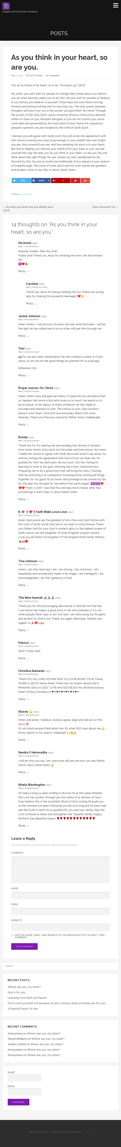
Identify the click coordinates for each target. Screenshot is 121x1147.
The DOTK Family (34, 75)
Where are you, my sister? (24, 986)
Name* (11, 1072)
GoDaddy (87, 1132)
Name (14, 888)
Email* (11, 1086)
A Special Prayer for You (23, 1008)
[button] (116, 5)
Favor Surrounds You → (105, 207)
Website (16, 920)
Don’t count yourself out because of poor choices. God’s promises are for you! (57, 1003)
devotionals (26, 194)
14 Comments (52, 75)
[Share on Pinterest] (75, 180)
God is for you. (17, 992)
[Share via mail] (85, 180)
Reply (22, 271)
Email (14, 904)
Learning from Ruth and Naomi (27, 997)
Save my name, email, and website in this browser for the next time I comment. (60, 936)
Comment (18, 852)
